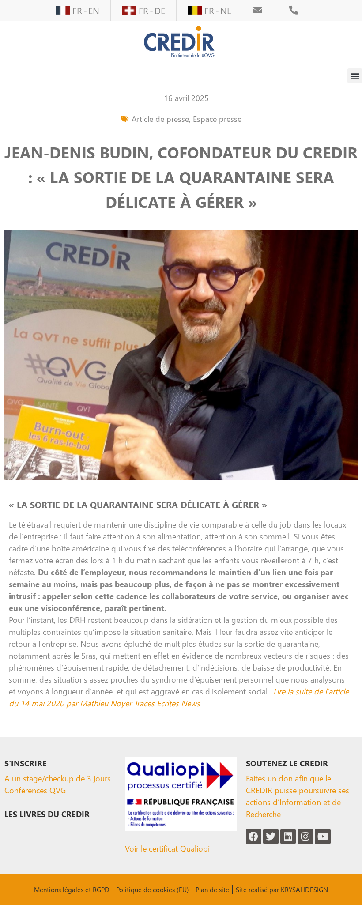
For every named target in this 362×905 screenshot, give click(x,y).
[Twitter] (271, 836)
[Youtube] (322, 836)
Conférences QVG (35, 790)
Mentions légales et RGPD (71, 889)
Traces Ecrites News (167, 703)
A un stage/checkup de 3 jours (57, 778)
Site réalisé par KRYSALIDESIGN (282, 889)
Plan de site (212, 889)
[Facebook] (253, 836)
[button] (354, 75)
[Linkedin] (288, 836)
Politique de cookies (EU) (152, 889)
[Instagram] (305, 836)
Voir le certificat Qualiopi (167, 848)
